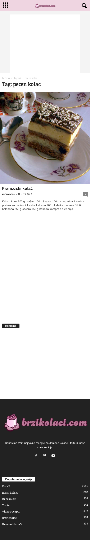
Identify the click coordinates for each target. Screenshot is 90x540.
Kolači (6, 486)
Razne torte (9, 517)
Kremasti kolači (12, 524)
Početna (6, 78)
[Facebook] (37, 456)
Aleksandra (8, 194)
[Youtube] (54, 456)
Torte (5, 505)
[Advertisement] (45, 43)
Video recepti (10, 511)
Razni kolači (10, 492)
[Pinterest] (45, 456)
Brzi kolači (9, 499)
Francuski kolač (17, 188)
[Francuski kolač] (45, 138)
